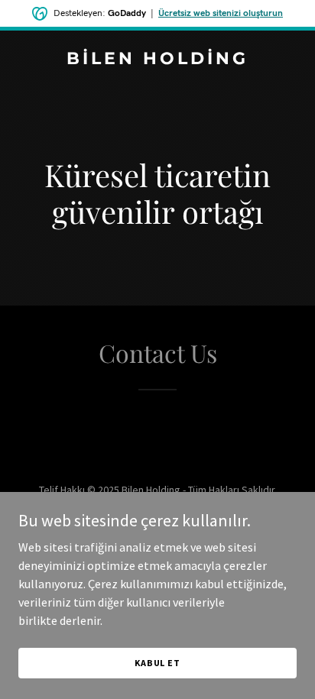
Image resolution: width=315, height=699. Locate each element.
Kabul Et (157, 662)
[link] (157, 59)
